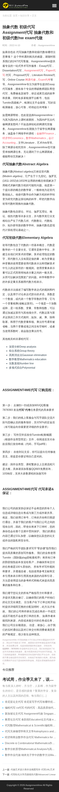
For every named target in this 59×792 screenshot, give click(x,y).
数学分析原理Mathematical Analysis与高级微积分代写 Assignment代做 (31, 749)
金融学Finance (45, 133)
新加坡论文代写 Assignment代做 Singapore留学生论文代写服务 (31, 713)
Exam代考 (44, 79)
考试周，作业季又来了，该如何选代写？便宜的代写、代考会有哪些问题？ (29, 679)
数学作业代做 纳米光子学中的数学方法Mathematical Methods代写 (31, 755)
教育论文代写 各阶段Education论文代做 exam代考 (31, 719)
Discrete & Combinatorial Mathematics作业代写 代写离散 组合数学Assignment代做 (31, 743)
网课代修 (30, 79)
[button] (54, 5)
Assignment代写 (33, 70)
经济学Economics (12, 138)
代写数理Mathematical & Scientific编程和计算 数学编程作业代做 (31, 725)
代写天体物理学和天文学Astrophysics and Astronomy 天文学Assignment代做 (31, 731)
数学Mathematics (36, 138)
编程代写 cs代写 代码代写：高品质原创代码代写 (31, 707)
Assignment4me (33, 785)
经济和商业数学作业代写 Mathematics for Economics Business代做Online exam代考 (31, 737)
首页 (15, 15)
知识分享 (24, 15)
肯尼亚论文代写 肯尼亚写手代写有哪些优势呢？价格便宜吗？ (31, 701)
